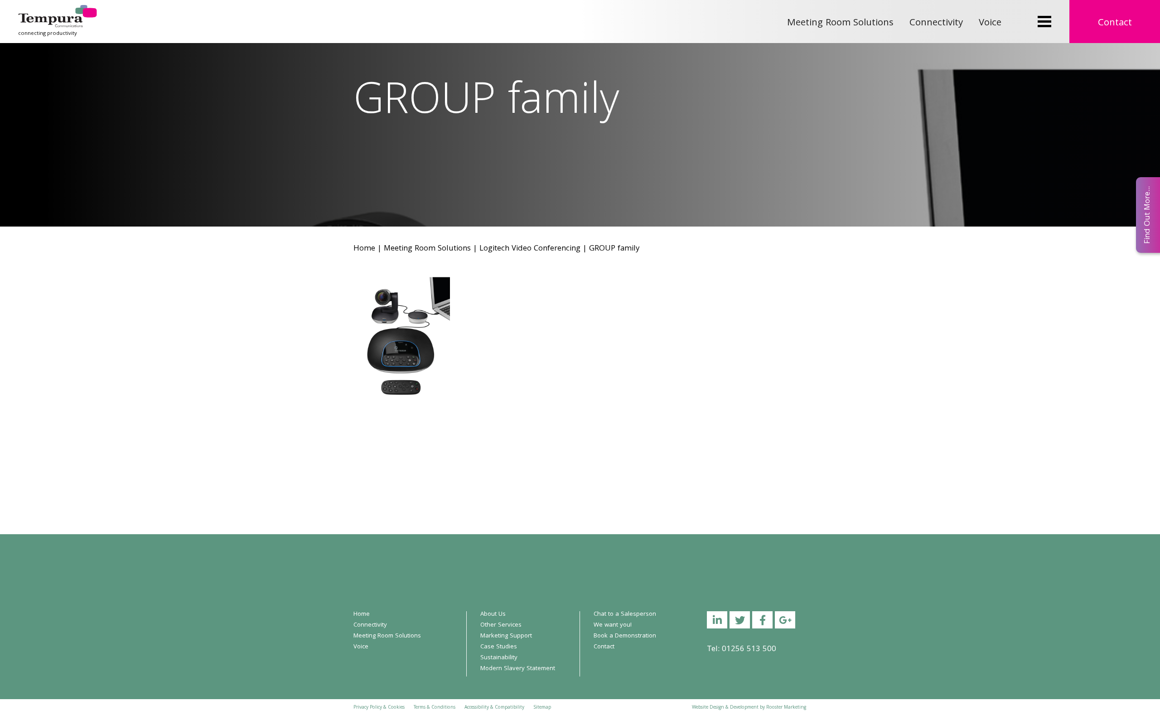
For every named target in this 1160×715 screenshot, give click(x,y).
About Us (493, 614)
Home (364, 249)
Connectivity (936, 23)
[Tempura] (57, 11)
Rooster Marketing (786, 708)
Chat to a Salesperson (625, 614)
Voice (990, 23)
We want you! (613, 625)
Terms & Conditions (434, 708)
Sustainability (498, 658)
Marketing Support (506, 636)
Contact (1115, 23)
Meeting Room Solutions (840, 23)
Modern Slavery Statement (517, 669)
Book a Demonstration (625, 636)
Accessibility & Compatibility (494, 708)
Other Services (501, 625)
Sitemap (542, 708)
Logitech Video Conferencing (529, 249)
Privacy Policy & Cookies (379, 708)
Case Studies (498, 647)
